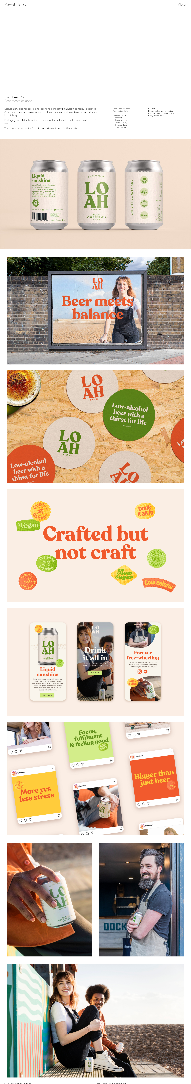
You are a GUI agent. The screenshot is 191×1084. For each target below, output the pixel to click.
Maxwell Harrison (16, 4)
